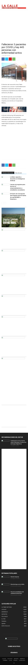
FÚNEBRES (5, 660)
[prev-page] (3, 203)
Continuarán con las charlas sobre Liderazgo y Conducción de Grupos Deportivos (18, 442)
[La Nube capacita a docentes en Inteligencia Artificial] (5, 179)
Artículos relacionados (7, 173)
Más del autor (18, 173)
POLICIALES (9, 658)
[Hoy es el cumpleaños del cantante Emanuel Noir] (5, 594)
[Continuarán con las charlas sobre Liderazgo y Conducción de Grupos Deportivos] (5, 442)
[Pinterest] (10, 59)
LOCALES (4, 658)
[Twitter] (24, 2)
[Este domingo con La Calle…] (5, 586)
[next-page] (5, 203)
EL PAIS (10, 660)
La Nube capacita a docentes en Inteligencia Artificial (17, 178)
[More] (17, 59)
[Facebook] (17, 2)
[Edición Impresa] (5, 579)
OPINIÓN (15, 660)
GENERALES (22, 658)
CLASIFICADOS (22, 660)
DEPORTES (16, 658)
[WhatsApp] (13, 59)
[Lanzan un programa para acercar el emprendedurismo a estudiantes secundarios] (5, 186)
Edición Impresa (15, 576)
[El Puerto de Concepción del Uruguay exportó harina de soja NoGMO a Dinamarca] (5, 195)
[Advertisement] (14, 24)
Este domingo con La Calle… (18, 584)
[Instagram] (21, 2)
